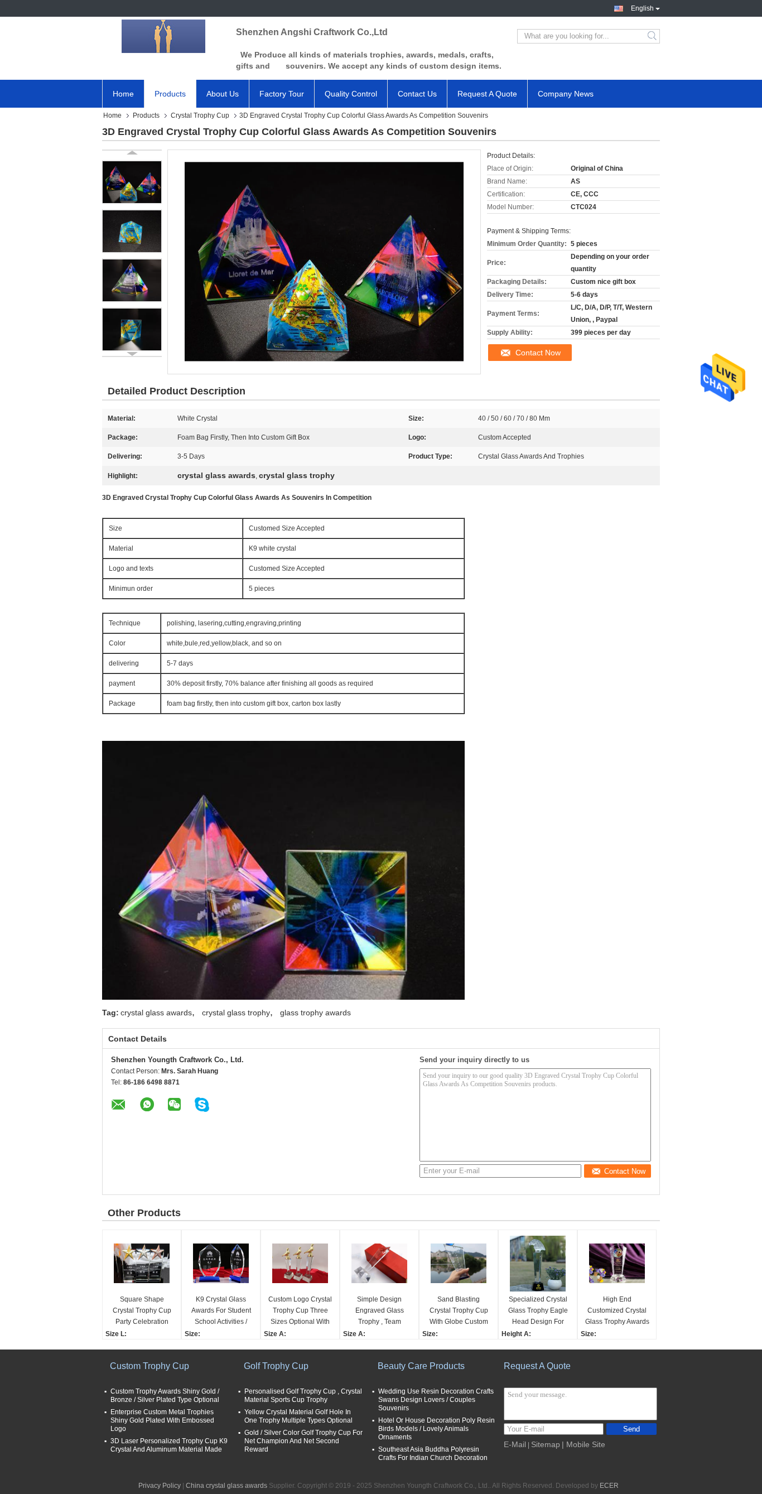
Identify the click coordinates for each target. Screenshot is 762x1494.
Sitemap (545, 1444)
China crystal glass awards (226, 1486)
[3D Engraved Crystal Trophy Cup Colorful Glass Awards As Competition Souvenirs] (132, 182)
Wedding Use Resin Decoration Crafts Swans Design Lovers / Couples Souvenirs (436, 1399)
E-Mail (515, 1444)
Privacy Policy (159, 1486)
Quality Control (351, 93)
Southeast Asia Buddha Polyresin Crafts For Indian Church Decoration (433, 1453)
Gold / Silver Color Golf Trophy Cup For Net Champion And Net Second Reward (303, 1441)
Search (653, 36)
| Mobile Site (583, 1444)
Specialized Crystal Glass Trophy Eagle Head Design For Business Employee (538, 1311)
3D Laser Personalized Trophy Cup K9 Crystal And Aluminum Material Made (169, 1445)
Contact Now (538, 352)
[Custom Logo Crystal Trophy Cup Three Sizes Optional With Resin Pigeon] (300, 1263)
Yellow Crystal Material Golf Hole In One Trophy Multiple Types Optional (298, 1416)
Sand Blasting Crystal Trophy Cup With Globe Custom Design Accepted (459, 1311)
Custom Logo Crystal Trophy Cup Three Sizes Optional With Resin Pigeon (300, 1311)
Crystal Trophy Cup (200, 115)
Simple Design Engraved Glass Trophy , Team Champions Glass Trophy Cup (380, 1311)
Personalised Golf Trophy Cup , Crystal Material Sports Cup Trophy (303, 1395)
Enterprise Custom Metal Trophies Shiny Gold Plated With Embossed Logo (162, 1420)
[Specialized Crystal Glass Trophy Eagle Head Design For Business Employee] (538, 1263)
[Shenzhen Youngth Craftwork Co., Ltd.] (163, 36)
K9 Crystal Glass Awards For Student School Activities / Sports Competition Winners (221, 1311)
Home (123, 93)
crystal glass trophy (236, 1012)
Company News (566, 93)
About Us (222, 93)
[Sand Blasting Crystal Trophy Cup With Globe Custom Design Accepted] (458, 1263)
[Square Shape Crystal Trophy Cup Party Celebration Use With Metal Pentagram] (142, 1263)
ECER (609, 1486)
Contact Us (417, 93)
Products (170, 93)
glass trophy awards (315, 1012)
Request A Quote (487, 93)
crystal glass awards (156, 1012)
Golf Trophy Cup (276, 1366)
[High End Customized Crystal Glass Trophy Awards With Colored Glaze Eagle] (617, 1263)
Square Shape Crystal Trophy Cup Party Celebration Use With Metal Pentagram (142, 1311)
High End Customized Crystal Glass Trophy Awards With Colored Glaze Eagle (617, 1311)
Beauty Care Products (421, 1366)
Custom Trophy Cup (149, 1366)
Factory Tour (281, 93)
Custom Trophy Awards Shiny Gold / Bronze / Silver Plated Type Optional (164, 1395)
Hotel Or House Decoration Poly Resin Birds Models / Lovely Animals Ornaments (436, 1428)
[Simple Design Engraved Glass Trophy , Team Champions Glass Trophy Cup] (379, 1263)
